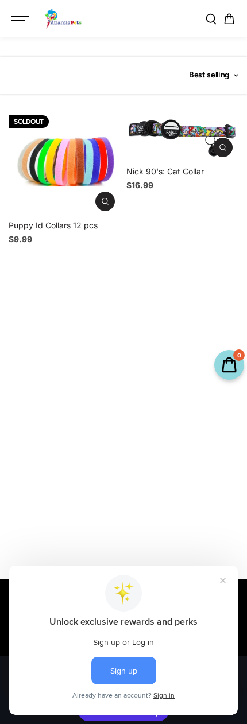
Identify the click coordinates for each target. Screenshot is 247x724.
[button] (229, 19)
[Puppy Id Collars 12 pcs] (65, 161)
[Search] (211, 19)
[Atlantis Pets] (63, 19)
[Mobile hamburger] (21, 19)
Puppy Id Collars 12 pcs (53, 225)
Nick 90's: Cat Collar (165, 171)
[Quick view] (105, 201)
